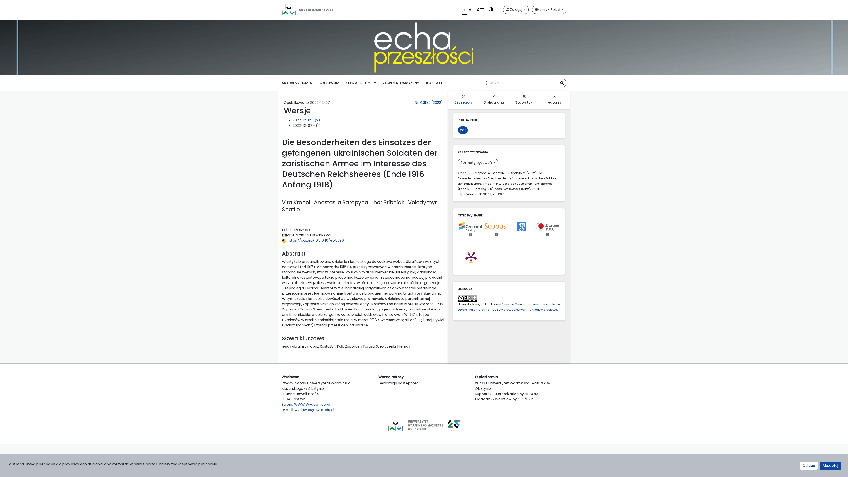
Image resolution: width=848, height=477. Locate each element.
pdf (463, 129)
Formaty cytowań (477, 162)
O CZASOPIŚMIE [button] (359, 82)
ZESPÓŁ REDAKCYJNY (401, 82)
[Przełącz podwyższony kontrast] (491, 10)
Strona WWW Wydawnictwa (306, 404)
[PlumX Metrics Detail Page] (471, 257)
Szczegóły (463, 102)
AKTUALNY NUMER (297, 82)
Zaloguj (516, 9)
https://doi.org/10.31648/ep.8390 (315, 240)
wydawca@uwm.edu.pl (314, 409)
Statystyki (524, 102)
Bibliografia (494, 102)
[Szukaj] (562, 83)
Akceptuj (830, 465)
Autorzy (554, 102)
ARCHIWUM (329, 82)
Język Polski (550, 9)
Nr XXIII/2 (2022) (429, 102)
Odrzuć (809, 465)
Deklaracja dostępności (398, 383)
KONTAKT (434, 82)
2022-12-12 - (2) (306, 120)
